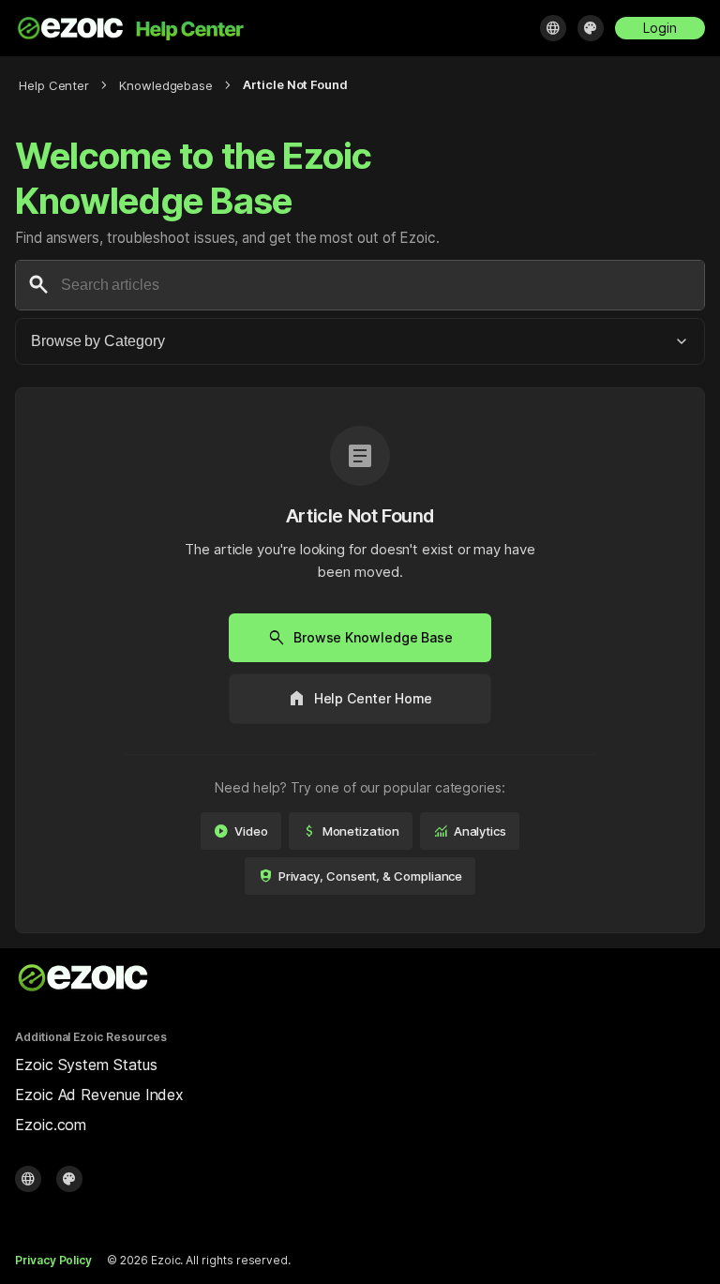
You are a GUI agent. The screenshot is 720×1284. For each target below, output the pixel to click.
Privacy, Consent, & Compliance (360, 876)
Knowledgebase (166, 85)
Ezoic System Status (86, 1064)
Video (241, 831)
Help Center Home (360, 698)
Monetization (350, 831)
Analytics (469, 831)
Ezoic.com (50, 1124)
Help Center (54, 85)
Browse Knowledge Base (360, 638)
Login (660, 28)
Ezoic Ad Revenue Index (99, 1094)
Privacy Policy (53, 1260)
